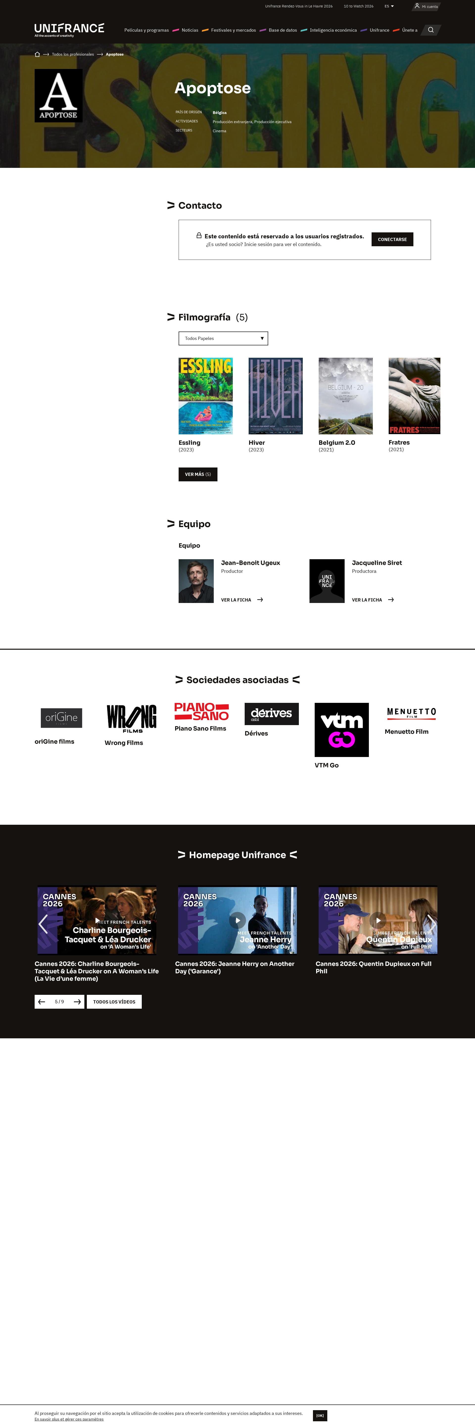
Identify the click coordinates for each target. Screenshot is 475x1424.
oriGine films (54, 741)
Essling (189, 442)
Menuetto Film (407, 731)
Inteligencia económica (333, 30)
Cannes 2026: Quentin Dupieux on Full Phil (374, 967)
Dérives (256, 733)
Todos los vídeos (114, 1002)
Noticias (190, 30)
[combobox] (223, 338)
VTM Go (327, 765)
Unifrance (379, 30)
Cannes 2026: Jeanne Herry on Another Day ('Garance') (234, 967)
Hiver (257, 442)
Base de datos (283, 30)
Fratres (399, 442)
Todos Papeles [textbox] (199, 338)
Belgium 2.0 (337, 442)
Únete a (410, 30)
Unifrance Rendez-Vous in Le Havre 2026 (299, 6)
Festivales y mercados (233, 30)
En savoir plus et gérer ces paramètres (69, 1419)
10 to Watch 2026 (359, 6)
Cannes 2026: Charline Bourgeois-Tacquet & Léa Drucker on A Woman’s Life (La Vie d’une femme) (97, 971)
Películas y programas (146, 30)
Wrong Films (124, 743)
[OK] (320, 1415)
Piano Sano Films (200, 728)
